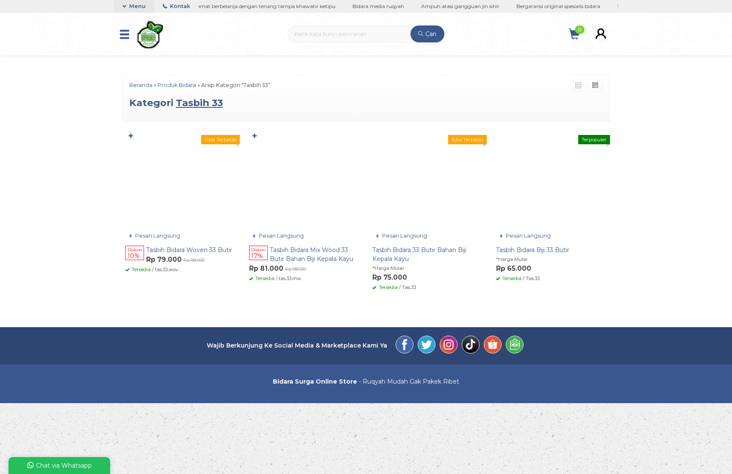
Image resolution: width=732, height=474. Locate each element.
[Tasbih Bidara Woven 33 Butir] (180, 185)
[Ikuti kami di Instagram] (449, 346)
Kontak (179, 6)
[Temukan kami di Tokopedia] (515, 346)
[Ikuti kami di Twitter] (426, 346)
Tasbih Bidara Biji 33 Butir (532, 250)
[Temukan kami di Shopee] (493, 346)
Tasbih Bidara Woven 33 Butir (189, 250)
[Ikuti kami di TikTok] (471, 346)
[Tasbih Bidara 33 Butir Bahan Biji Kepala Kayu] (427, 185)
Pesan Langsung (157, 236)
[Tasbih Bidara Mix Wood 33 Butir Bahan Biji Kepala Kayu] (304, 185)
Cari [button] (430, 34)
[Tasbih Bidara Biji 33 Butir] (551, 185)
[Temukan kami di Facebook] (404, 346)
